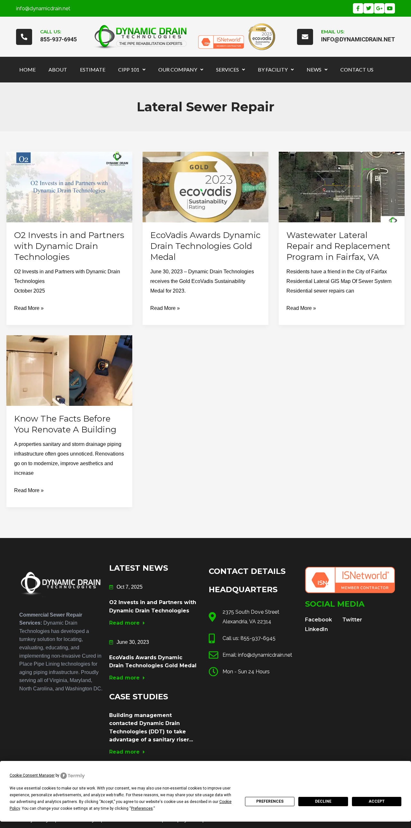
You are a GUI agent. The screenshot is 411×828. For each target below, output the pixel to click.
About (57, 69)
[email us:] (305, 37)
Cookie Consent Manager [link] (32, 775)
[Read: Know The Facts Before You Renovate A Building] (69, 370)
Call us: (50, 32)
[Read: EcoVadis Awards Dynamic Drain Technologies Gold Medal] (205, 186)
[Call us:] (24, 37)
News (314, 69)
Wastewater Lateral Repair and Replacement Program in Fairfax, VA (338, 246)
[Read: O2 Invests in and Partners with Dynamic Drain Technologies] (69, 186)
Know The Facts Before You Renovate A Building (65, 424)
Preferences (270, 801)
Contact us (356, 69)
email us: (332, 32)
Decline (323, 801)
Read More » (29, 307)
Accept (377, 801)
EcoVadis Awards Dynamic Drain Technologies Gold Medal (205, 246)
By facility (273, 69)
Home (27, 69)
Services (227, 69)
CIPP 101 (128, 69)
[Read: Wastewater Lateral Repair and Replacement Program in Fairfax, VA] (342, 186)
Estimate (92, 69)
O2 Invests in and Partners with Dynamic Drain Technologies (69, 246)
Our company (177, 69)
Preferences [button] (142, 808)
